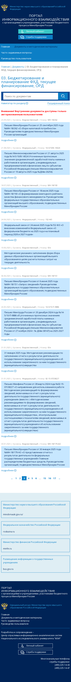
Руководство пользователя (16, 58)
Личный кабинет (35, 31)
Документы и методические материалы (36, 46)
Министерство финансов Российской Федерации (30, 545)
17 (54, 478)
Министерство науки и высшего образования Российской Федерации (34, 509)
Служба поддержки (36, 36)
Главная (5, 46)
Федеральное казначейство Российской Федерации (31, 528)
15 (44, 478)
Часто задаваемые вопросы (16, 52)
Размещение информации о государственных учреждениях (28, 564)
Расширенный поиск (59, 103)
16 (49, 478)
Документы (18, 66)
